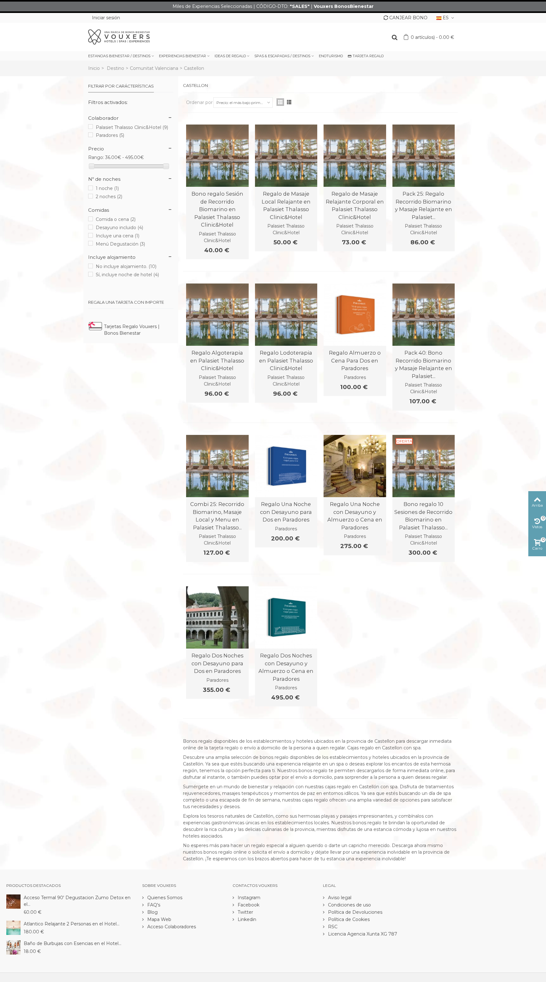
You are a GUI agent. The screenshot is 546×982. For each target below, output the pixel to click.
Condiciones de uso (349, 905)
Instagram (248, 897)
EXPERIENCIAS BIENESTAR (182, 56)
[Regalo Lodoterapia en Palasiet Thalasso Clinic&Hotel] (286, 315)
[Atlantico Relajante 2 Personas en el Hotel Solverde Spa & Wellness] (13, 927)
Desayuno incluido (119, 227)
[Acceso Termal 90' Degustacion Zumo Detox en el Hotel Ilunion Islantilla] (13, 901)
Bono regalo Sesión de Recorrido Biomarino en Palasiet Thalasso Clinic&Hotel (217, 209)
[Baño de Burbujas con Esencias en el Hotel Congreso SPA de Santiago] (13, 947)
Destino (115, 68)
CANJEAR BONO (408, 18)
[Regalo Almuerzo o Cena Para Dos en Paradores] (355, 315)
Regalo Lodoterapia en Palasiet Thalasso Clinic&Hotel (286, 360)
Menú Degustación (120, 244)
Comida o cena (116, 219)
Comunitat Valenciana (154, 68)
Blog (152, 912)
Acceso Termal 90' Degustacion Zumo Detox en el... (77, 901)
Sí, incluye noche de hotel (127, 275)
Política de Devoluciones (354, 912)
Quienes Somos (164, 897)
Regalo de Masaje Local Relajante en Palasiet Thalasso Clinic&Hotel (286, 205)
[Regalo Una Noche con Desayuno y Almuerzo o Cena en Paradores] (355, 466)
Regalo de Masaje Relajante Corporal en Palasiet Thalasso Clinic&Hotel (355, 205)
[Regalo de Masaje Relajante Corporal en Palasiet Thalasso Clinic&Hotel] (355, 156)
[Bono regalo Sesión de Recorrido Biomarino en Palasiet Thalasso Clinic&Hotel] (217, 156)
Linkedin (246, 919)
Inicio (94, 68)
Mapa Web (158, 919)
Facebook (247, 905)
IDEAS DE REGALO (230, 56)
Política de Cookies (348, 919)
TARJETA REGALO (368, 56)
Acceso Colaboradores (171, 927)
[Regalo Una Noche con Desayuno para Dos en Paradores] (286, 466)
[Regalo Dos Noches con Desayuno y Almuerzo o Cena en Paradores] (286, 617)
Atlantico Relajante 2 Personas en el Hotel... (71, 924)
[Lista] (289, 102)
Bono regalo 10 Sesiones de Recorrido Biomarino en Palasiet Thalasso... (423, 515)
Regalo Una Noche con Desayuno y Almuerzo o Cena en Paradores (354, 515)
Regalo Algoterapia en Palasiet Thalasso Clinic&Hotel (217, 360)
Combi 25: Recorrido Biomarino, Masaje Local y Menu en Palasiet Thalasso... (217, 515)
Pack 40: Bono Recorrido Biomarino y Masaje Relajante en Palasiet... (423, 364)
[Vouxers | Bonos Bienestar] (119, 37)
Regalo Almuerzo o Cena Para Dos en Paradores (355, 360)
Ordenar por (199, 102)
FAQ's (153, 905)
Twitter (244, 912)
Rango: (96, 157)
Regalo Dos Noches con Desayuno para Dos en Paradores (217, 663)
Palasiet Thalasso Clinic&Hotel (132, 127)
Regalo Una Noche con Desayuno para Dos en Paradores (286, 512)
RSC (332, 927)
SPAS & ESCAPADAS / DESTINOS (282, 56)
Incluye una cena (117, 236)
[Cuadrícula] (280, 102)
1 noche (107, 188)
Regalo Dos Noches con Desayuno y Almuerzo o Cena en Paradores (285, 667)
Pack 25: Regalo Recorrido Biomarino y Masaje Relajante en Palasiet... (423, 205)
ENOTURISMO (331, 56)
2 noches (109, 196)
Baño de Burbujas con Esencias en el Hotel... (72, 943)
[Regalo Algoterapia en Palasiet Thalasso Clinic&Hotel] (217, 315)
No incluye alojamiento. (126, 266)
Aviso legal (339, 897)
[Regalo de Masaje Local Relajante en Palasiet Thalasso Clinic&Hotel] (286, 156)
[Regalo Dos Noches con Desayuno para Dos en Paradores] (217, 617)
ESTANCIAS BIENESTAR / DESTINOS (119, 56)
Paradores (110, 135)
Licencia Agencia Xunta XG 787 (362, 934)
